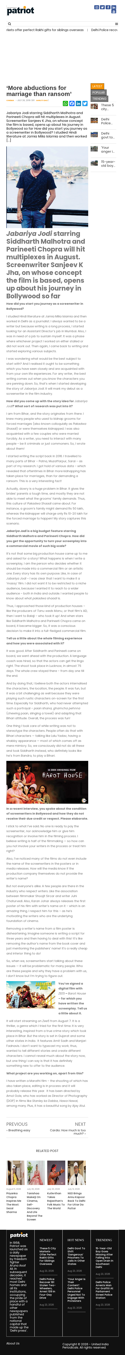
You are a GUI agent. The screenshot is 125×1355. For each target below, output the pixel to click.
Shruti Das (42, 100)
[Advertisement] (61, 57)
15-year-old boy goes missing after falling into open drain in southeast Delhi (108, 164)
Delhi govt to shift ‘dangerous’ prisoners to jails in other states (108, 135)
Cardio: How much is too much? (68, 1132)
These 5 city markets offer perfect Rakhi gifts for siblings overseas (108, 107)
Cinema (10, 100)
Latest (97, 86)
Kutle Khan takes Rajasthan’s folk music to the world (56, 1201)
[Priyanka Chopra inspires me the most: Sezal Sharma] (15, 1174)
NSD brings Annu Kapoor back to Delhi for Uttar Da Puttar (76, 1201)
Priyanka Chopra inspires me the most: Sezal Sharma (13, 1203)
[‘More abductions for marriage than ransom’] (47, 187)
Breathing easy (19, 1130)
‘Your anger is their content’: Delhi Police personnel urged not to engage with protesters (108, 149)
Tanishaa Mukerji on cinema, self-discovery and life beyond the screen (34, 1206)
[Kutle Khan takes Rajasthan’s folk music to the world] (56, 1174)
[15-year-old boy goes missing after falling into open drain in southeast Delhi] (94, 163)
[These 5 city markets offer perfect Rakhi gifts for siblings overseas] (94, 106)
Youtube (111, 13)
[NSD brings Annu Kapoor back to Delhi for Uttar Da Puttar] (77, 1174)
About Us (13, 1343)
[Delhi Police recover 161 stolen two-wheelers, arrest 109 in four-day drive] (94, 120)
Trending (99, 99)
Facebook (106, 9)
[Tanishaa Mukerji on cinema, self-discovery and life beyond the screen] (36, 1174)
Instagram (94, 9)
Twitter (100, 9)
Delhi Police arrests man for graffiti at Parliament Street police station (104, 1290)
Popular (98, 92)
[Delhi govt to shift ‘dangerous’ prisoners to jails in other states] (94, 134)
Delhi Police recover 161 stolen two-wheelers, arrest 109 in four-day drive (108, 121)
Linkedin (111, 9)
